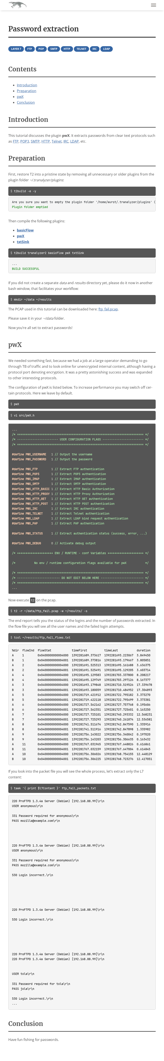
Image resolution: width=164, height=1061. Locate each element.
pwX (20, 96)
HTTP (67, 49)
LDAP (106, 49)
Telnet (81, 49)
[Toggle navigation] (153, 5)
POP (41, 49)
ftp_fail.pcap (108, 309)
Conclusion (26, 102)
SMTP (53, 49)
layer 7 (16, 49)
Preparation (26, 91)
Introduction (27, 85)
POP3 (24, 141)
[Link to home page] (17, 5)
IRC (94, 49)
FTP (29, 49)
